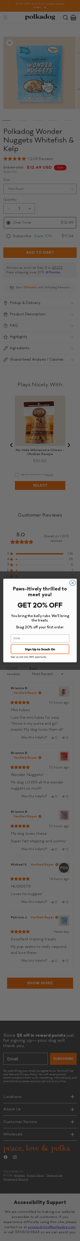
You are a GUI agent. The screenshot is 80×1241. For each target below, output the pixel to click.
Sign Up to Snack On (40, 649)
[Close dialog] (73, 583)
